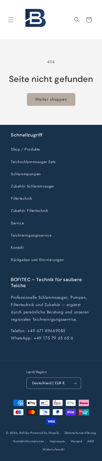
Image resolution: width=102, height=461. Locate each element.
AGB (90, 441)
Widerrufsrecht (54, 449)
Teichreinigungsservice (31, 235)
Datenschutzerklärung (80, 433)
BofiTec (24, 433)
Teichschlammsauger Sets (33, 161)
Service (17, 223)
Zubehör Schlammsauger (33, 186)
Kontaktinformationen (28, 441)
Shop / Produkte (25, 149)
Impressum (57, 441)
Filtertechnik (21, 198)
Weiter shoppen (51, 99)
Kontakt (17, 247)
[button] (11, 20)
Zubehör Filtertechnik (29, 210)
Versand (76, 441)
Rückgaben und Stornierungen (37, 259)
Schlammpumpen (26, 174)
